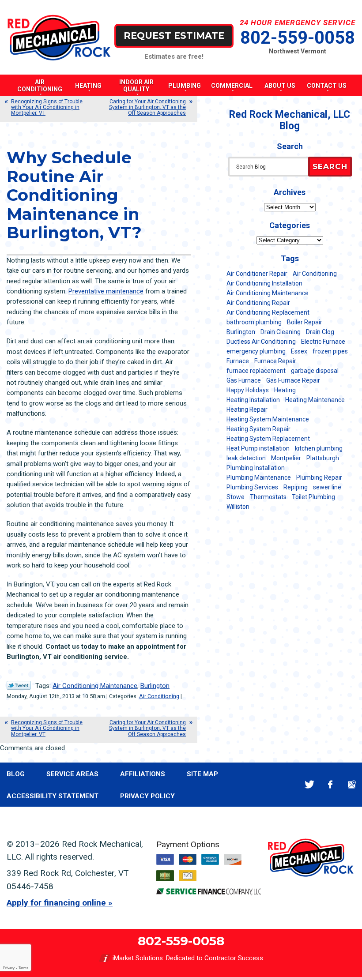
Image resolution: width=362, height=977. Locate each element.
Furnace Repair (275, 360)
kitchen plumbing (319, 448)
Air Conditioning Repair (258, 302)
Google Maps (351, 784)
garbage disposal (315, 370)
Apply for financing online (56, 903)
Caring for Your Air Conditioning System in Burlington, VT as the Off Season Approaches (147, 107)
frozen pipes (330, 351)
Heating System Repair (258, 428)
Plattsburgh (322, 458)
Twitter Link (19, 685)
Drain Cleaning (280, 331)
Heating (285, 390)
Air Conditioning (159, 696)
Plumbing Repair (319, 477)
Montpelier (286, 458)
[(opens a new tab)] (208, 893)
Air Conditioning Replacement (267, 312)
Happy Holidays (247, 390)
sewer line (327, 487)
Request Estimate (174, 35)
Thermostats (268, 496)
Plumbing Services (252, 487)
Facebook (330, 784)
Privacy (9, 968)
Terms (23, 968)
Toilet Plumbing (313, 496)
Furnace (237, 360)
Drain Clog (320, 331)
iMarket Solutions (138, 958)
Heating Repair (247, 409)
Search (330, 166)
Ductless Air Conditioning (261, 341)
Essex (299, 351)
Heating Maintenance (315, 399)
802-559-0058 (297, 37)
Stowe (235, 496)
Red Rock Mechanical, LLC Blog (289, 120)
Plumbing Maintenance (258, 477)
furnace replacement (256, 370)
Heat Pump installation (258, 448)
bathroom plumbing (254, 322)
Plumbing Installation (255, 467)
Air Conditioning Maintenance (95, 686)
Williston (237, 506)
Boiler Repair (304, 322)
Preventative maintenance (105, 291)
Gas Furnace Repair (293, 380)
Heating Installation (253, 399)
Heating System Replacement (268, 438)
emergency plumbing (256, 351)
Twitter (309, 784)
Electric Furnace (323, 341)
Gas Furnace (243, 380)
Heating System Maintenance (267, 419)
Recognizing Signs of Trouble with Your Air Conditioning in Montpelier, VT (47, 107)
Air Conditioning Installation (264, 283)
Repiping (295, 487)
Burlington (155, 686)
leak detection (246, 458)
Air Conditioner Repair (256, 273)
